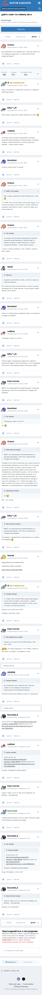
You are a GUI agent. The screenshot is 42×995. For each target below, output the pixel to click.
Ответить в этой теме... (15, 950)
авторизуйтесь (30, 935)
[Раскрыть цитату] (5, 191)
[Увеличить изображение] (38, 115)
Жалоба (16, 64)
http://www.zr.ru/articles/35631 (12, 570)
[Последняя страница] (39, 36)
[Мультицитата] (3, 63)
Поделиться (11, 962)
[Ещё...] (38, 46)
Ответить (21, 29)
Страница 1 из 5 (21, 37)
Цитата (9, 64)
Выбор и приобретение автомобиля (24, 22)
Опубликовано (17, 47)
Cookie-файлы (28, 984)
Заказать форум (30, 989)
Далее (34, 37)
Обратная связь (15, 984)
